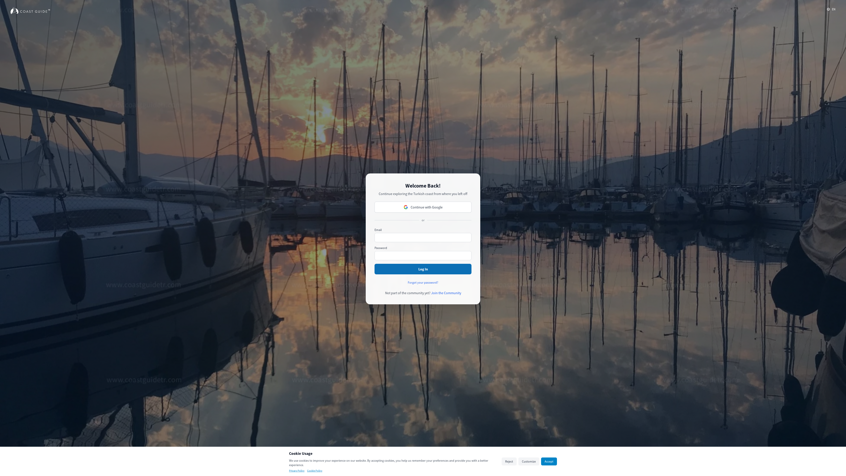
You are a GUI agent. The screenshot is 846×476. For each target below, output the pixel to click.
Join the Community (446, 293)
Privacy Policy (296, 470)
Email (378, 230)
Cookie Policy (314, 470)
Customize (529, 461)
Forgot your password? (423, 282)
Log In (423, 269)
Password (381, 248)
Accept (549, 461)
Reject (509, 461)
